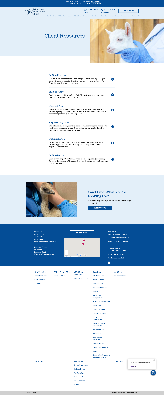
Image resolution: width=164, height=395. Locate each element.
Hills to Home (79, 369)
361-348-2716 (38, 249)
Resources (78, 361)
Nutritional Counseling (98, 318)
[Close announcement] (138, 1)
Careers (38, 284)
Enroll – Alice (59, 276)
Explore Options (94, 3)
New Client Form (119, 276)
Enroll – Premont (81, 278)
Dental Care (98, 284)
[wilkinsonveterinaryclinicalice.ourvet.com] (81, 79)
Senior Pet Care (99, 313)
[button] (153, 372)
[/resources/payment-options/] (81, 126)
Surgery (96, 291)
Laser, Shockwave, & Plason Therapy (101, 356)
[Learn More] (81, 94)
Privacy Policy (31, 393)
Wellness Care (99, 276)
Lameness (97, 333)
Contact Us (100, 208)
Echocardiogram (100, 288)
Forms (76, 385)
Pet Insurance (79, 381)
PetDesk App (79, 373)
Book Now (128, 11)
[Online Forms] (81, 159)
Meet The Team (41, 276)
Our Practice (40, 272)
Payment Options (81, 377)
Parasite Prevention (101, 302)
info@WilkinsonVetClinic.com (45, 241)
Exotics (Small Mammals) (99, 324)
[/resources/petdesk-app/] (81, 110)
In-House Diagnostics (98, 296)
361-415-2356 (38, 236)
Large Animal (98, 329)
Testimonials (40, 280)
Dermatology (98, 343)
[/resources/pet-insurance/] (81, 143)
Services (97, 272)
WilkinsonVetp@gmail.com (44, 254)
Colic (95, 351)
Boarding (97, 305)
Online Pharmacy (81, 365)
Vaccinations (98, 280)
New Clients (118, 272)
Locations (39, 361)
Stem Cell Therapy (100, 347)
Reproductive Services (99, 338)
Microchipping (99, 309)
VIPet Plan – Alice (62, 272)
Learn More (95, 2)
